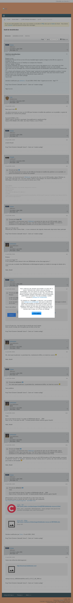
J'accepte (36, 313)
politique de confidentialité (40, 297)
